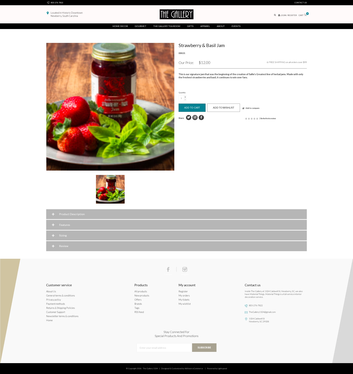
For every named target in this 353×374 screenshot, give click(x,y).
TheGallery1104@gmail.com (262, 312)
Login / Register (288, 15)
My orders (184, 295)
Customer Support (55, 312)
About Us (51, 291)
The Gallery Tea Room (166, 26)
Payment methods (55, 303)
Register (183, 291)
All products (140, 291)
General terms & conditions (60, 295)
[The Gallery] (176, 14)
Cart (303, 15)
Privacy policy (53, 299)
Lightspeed (222, 368)
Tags (136, 307)
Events (236, 26)
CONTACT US (300, 2)
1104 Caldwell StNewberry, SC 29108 (259, 320)
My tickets (184, 299)
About (221, 26)
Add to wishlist (223, 107)
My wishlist (185, 303)
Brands (138, 303)
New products (141, 295)
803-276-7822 (57, 2)
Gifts (190, 26)
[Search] (275, 15)
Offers (137, 299)
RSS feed (139, 312)
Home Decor (120, 26)
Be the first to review (268, 118)
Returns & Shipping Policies (60, 307)
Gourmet (140, 26)
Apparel (205, 26)
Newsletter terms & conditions (62, 316)
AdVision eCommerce (194, 368)
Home (49, 320)
